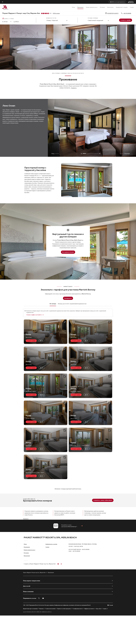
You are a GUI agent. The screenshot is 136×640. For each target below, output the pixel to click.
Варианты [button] (74, 386)
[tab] (53, 304)
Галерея (132, 7)
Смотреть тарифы (31, 340)
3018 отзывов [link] (56, 13)
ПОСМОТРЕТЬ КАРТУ (113, 13)
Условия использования (50, 608)
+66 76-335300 (127, 13)
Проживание (80, 7)
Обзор (73, 7)
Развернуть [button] (73, 88)
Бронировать (68, 298)
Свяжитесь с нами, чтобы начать (102, 500)
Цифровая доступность (89, 608)
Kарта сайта (98, 608)
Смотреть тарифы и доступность (34, 314)
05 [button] (99, 153)
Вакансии (41, 608)
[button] (117, 2)
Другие (41, 340)
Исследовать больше (68, 252)
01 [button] (81, 153)
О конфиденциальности (77, 608)
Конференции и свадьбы (122, 7)
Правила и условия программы (64, 608)
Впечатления (110, 7)
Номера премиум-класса (91, 7)
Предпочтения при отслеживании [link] (30, 608)
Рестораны (102, 7)
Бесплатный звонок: (79, 549)
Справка (105, 608)
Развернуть (25, 518)
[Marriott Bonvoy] (130, 2)
